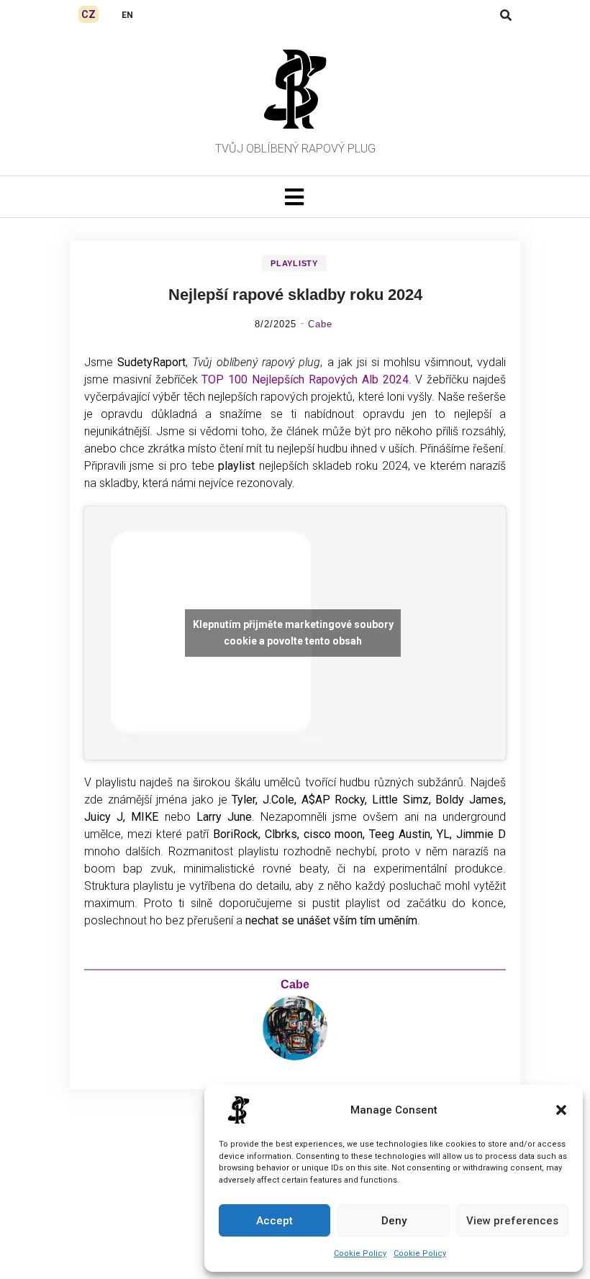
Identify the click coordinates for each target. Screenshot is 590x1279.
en (127, 15)
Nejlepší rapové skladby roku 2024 (295, 295)
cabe (320, 324)
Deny (394, 1220)
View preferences (512, 1220)
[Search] (506, 15)
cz (88, 14)
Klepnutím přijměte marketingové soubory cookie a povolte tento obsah (293, 633)
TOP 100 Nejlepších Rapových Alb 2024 (304, 379)
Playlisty (294, 263)
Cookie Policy (360, 1253)
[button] (561, 1110)
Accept (274, 1220)
